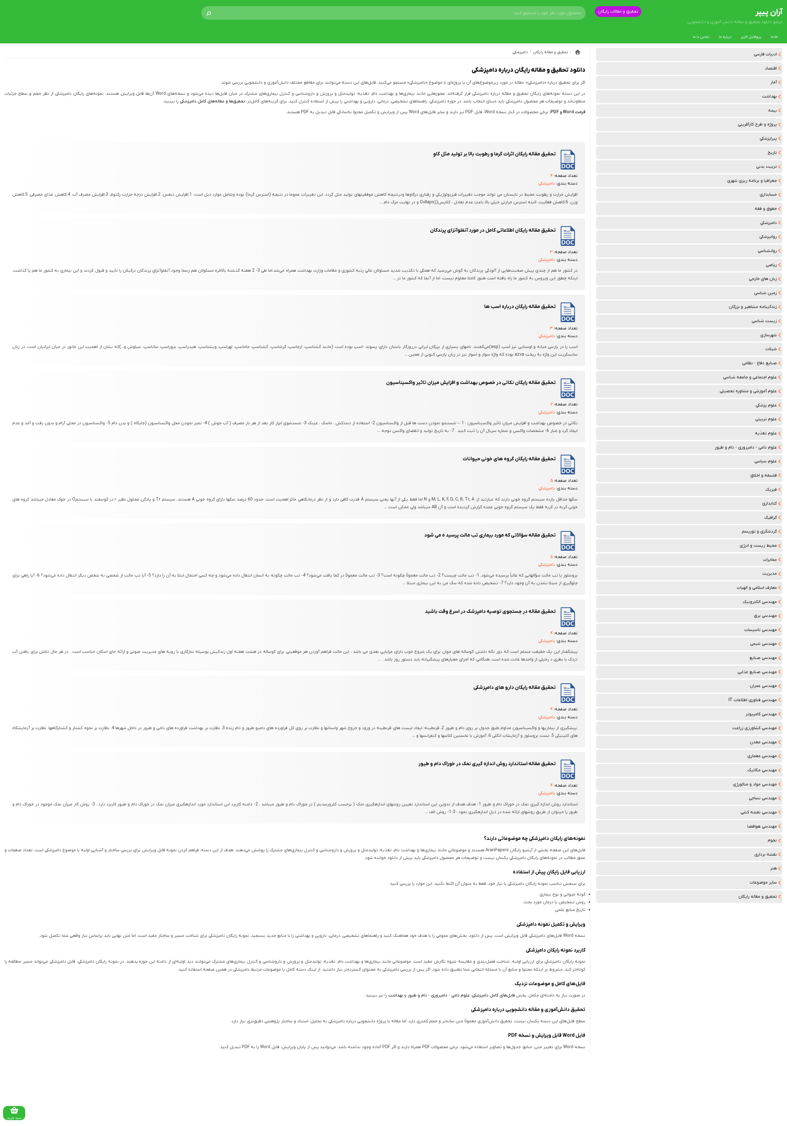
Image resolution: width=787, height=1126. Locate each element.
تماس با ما (701, 36)
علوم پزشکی (766, 405)
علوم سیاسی (765, 461)
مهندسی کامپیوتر (761, 714)
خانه (774, 36)
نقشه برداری (765, 854)
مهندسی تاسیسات (760, 630)
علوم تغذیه (766, 433)
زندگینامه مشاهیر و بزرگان (753, 307)
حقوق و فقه (766, 209)
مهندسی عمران (763, 686)
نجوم (772, 840)
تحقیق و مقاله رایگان (757, 897)
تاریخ (772, 153)
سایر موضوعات (763, 882)
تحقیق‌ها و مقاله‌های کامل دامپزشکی (212, 101)
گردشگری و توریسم (759, 531)
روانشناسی (767, 251)
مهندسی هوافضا (762, 826)
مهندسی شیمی (763, 644)
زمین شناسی (765, 293)
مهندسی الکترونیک (760, 602)
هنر (773, 868)
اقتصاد (771, 68)
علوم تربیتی (766, 419)
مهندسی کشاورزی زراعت (754, 728)
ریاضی (771, 265)
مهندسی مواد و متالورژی (755, 784)
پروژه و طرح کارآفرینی (757, 124)
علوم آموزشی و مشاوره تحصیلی (748, 391)
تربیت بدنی (766, 167)
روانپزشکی (768, 237)
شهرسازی (768, 335)
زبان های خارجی (763, 279)
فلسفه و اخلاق (763, 475)
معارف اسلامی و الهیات (757, 588)
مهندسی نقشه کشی (759, 812)
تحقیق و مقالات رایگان (618, 11)
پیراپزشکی (768, 139)
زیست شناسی (764, 321)
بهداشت (769, 96)
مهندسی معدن (763, 742)
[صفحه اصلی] (578, 52)
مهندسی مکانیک (762, 770)
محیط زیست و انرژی (758, 546)
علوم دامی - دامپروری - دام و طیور (746, 447)
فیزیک (771, 490)
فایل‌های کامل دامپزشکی (493, 995)
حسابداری (768, 195)
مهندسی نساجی (763, 798)
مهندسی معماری (762, 756)
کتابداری (769, 503)
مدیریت (769, 574)
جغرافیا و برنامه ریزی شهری (752, 181)
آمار (773, 82)
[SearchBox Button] (208, 13)
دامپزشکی (768, 223)
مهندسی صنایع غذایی (757, 672)
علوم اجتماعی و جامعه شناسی (750, 377)
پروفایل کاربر (751, 36)
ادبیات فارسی (765, 54)
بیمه (772, 111)
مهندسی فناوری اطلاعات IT (753, 700)
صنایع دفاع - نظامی (759, 363)
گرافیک (770, 518)
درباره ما (725, 36)
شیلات (771, 349)
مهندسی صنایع (763, 658)
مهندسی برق (765, 616)
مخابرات (770, 560)
